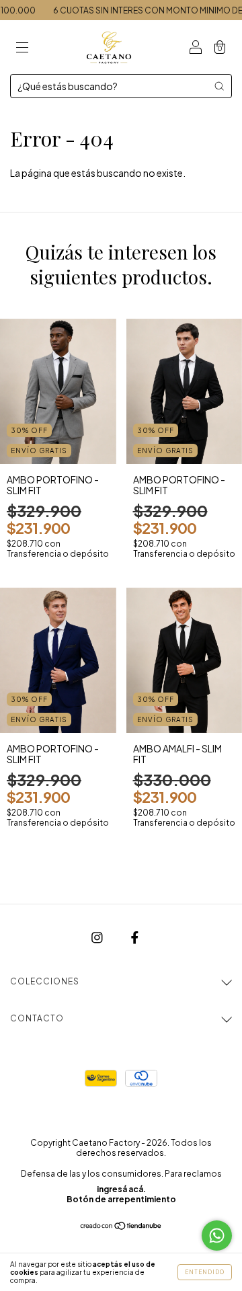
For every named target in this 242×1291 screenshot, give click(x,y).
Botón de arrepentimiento (121, 1199)
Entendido (205, 1272)
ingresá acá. (121, 1189)
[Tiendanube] (121, 1226)
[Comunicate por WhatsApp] (217, 1235)
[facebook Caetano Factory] (135, 937)
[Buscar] (219, 86)
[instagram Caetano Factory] (98, 937)
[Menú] (22, 48)
